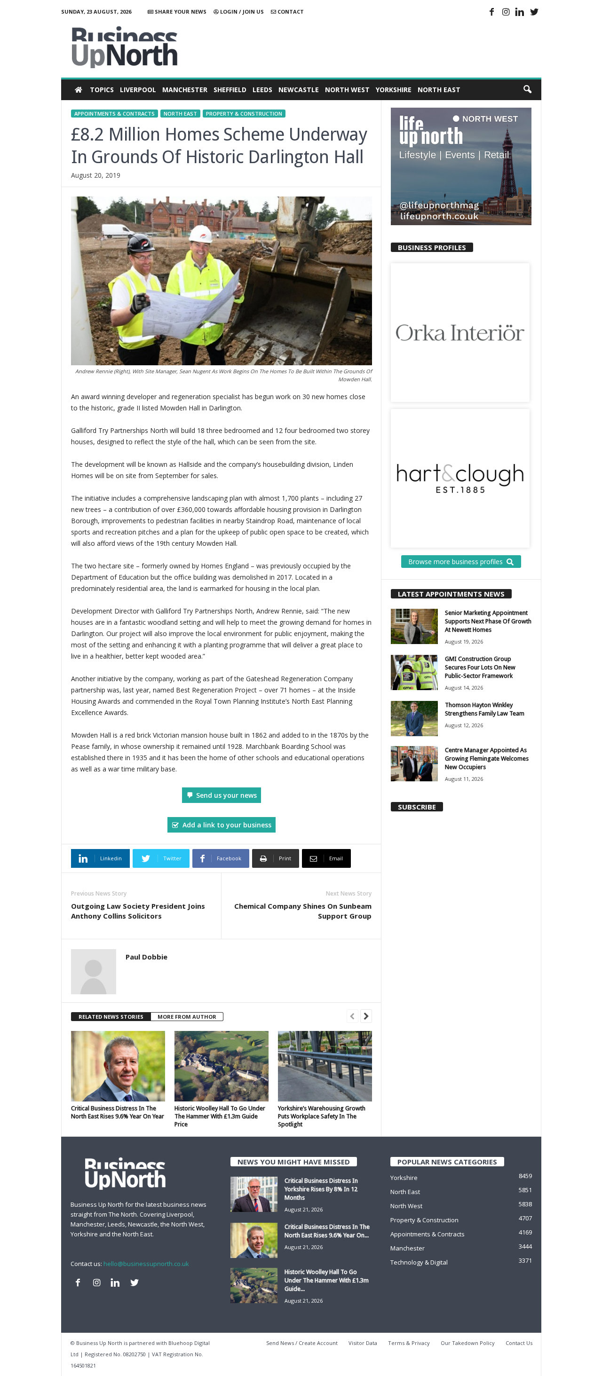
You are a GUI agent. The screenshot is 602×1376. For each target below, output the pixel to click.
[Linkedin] (520, 13)
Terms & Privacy (409, 1342)
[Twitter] (534, 13)
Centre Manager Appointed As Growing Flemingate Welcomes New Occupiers (487, 759)
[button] (527, 89)
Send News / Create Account (302, 1342)
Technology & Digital (419, 1262)
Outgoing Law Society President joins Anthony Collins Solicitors (138, 910)
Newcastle (298, 89)
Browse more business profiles (455, 561)
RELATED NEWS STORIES (111, 1016)
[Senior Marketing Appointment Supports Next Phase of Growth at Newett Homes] (414, 626)
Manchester (184, 89)
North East (439, 89)
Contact (290, 11)
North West (347, 89)
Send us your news (226, 795)
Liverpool (138, 89)
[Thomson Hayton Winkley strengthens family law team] (414, 718)
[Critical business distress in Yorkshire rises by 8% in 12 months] (253, 1194)
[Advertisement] (370, 47)
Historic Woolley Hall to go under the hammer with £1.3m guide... (327, 1280)
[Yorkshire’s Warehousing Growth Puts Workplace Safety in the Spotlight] (325, 1066)
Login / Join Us (241, 11)
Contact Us (519, 1342)
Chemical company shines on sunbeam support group (303, 910)
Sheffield (230, 89)
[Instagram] (506, 13)
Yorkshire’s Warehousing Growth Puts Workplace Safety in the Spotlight (321, 1116)
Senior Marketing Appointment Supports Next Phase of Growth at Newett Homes (488, 621)
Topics (102, 89)
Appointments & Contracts (114, 113)
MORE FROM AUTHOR (187, 1016)
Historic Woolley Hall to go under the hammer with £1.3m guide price (219, 1116)
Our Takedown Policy (468, 1342)
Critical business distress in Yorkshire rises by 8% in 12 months (321, 1189)
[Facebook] (492, 13)
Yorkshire (394, 89)
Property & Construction (244, 113)
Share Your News (179, 11)
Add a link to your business (226, 824)
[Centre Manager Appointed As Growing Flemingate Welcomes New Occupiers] (414, 763)
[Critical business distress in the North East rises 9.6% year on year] (118, 1066)
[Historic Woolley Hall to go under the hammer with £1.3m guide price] (221, 1066)
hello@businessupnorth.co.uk (146, 1263)
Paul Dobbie (146, 956)
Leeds (262, 89)
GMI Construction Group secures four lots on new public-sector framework (480, 667)
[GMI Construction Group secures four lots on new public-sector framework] (414, 672)
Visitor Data (363, 1342)
